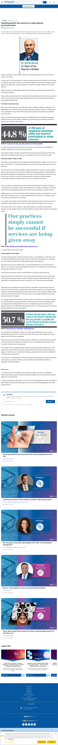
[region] (29, 738)
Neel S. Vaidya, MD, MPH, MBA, (11, 502)
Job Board (29, 693)
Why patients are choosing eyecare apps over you (22, 246)
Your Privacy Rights (29, 700)
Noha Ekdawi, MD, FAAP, (10, 547)
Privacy (29, 696)
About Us (29, 688)
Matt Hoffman (7, 590)
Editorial (29, 690)
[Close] (55, 733)
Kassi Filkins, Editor (24, 502)
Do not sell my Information (29, 698)
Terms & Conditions (29, 695)
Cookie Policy (11, 739)
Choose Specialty (27, 6)
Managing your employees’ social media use (20, 328)
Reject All (51, 742)
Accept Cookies (41, 742)
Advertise (29, 686)
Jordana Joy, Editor (8, 459)
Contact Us (29, 691)
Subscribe (49, 401)
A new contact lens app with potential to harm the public (24, 143)
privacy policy (29, 404)
